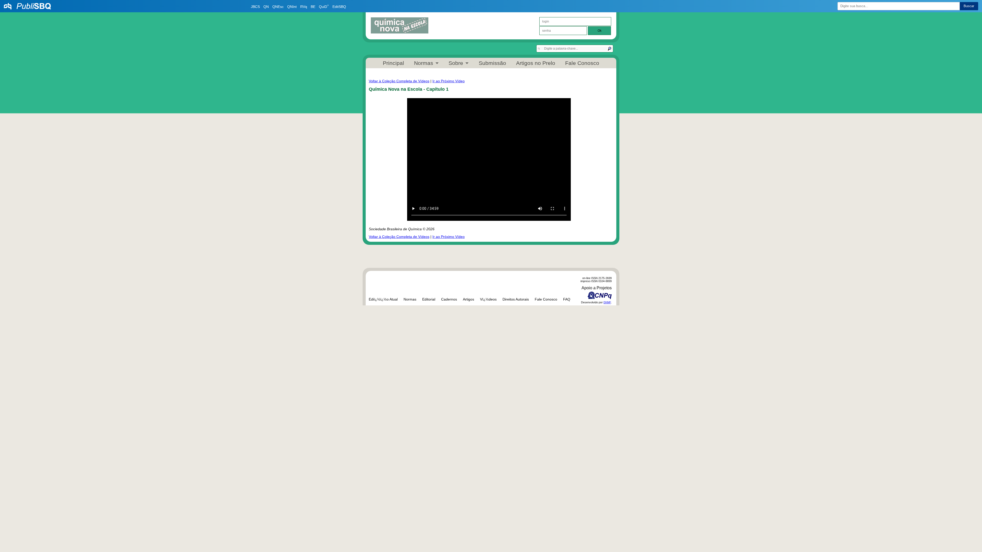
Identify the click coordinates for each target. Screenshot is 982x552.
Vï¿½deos (488, 299)
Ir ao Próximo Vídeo (448, 81)
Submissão (492, 63)
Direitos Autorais (516, 299)
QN (266, 7)
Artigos (468, 299)
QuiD (324, 7)
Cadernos (449, 299)
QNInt (292, 7)
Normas (423, 63)
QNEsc (278, 7)
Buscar (969, 6)
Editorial (428, 299)
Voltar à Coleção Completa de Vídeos (399, 81)
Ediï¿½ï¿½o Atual (383, 299)
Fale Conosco (582, 63)
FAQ (566, 299)
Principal (393, 63)
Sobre (456, 63)
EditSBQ (339, 7)
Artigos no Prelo (535, 63)
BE (313, 7)
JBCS (255, 7)
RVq (303, 7)
